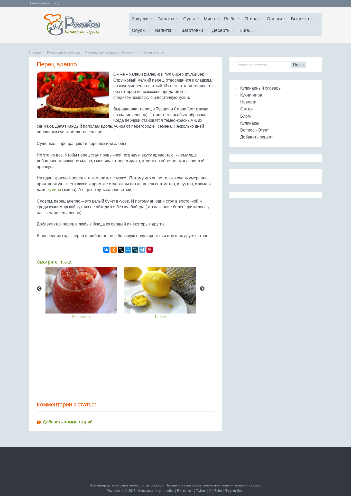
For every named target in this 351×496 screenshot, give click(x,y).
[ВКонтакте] (106, 250)
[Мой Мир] (128, 250)
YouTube (215, 491)
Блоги (246, 116)
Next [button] (202, 288)
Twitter (201, 491)
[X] (121, 250)
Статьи (247, 109)
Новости (248, 102)
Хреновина (81, 317)
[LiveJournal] (135, 250)
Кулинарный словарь (260, 88)
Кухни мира (251, 95)
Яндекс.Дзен (234, 491)
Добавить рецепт (256, 137)
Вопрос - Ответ (254, 130)
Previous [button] (39, 288)
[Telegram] (142, 250)
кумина (54, 189)
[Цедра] (160, 290)
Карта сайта (164, 491)
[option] (81, 292)
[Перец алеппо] (74, 95)
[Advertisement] (125, 360)
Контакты (145, 491)
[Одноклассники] (113, 250)
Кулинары (249, 123)
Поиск (298, 65)
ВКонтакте (185, 491)
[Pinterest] (149, 250)
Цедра (160, 317)
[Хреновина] (81, 290)
